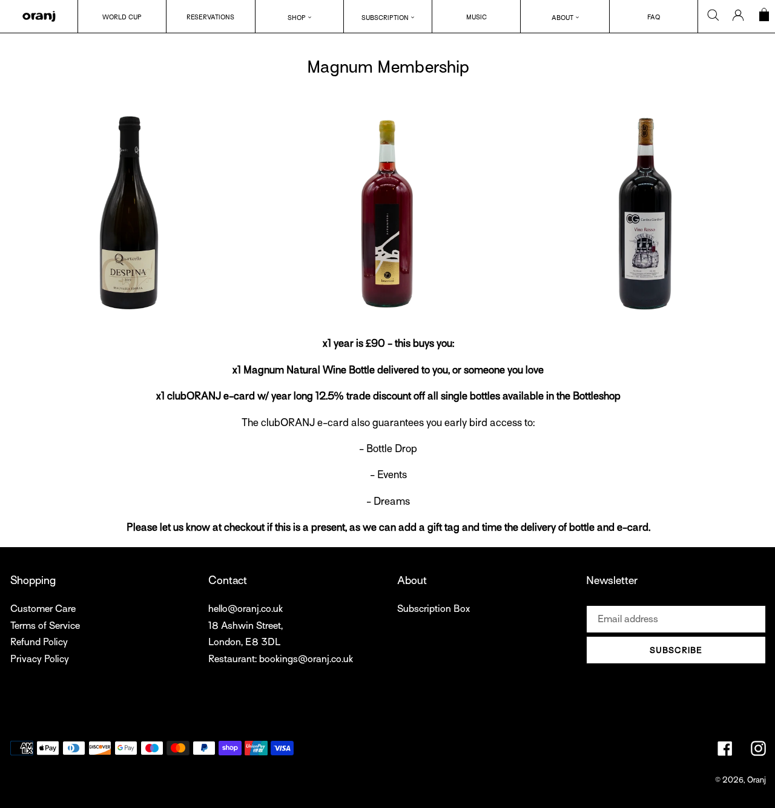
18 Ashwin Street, (245, 625)
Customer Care (43, 608)
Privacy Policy (39, 659)
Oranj (756, 779)
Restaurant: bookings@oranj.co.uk (280, 659)
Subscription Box (433, 608)
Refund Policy (39, 642)
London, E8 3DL (244, 642)
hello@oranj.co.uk (245, 608)
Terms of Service (45, 625)
